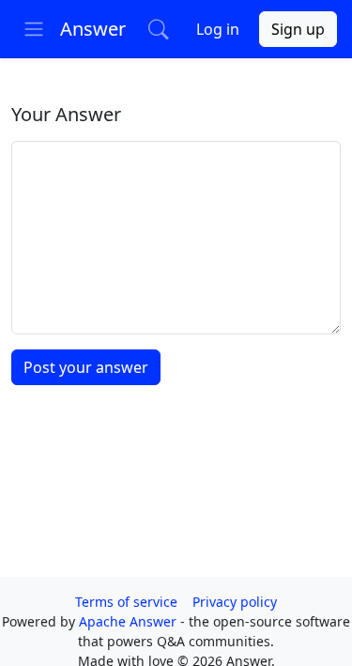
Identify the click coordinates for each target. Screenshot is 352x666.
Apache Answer (129, 621)
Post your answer (85, 367)
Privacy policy (234, 602)
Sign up (298, 29)
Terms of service (126, 602)
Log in (217, 29)
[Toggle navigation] (34, 29)
